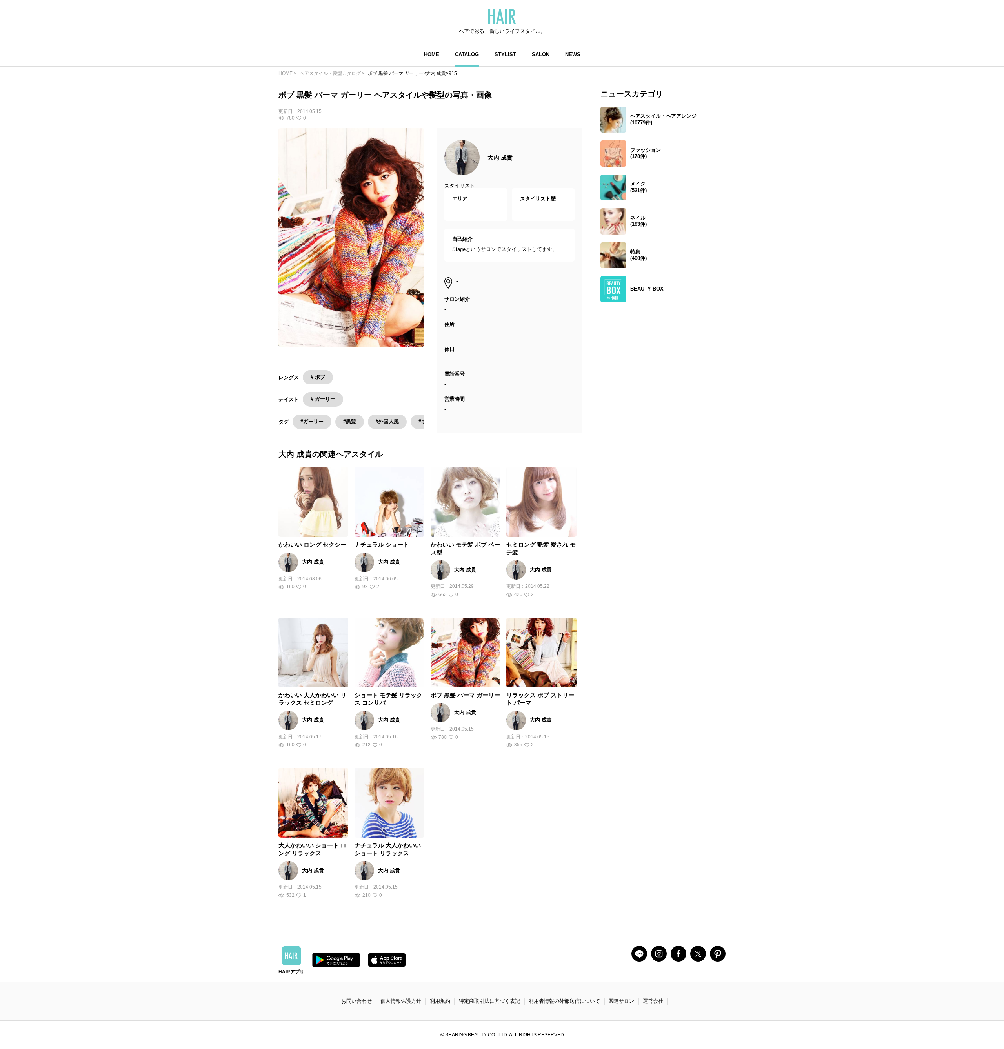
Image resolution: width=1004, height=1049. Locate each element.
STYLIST (505, 54)
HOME (431, 54)
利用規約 (440, 1001)
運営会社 (653, 1001)
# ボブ (318, 377)
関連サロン (621, 1001)
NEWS (572, 54)
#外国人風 (387, 421)
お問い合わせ (356, 1001)
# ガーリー (323, 399)
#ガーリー (312, 421)
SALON (540, 54)
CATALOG (467, 54)
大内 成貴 (500, 157)
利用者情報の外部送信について (564, 1001)
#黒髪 (349, 421)
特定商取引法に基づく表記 (489, 1001)
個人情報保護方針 (400, 1001)
